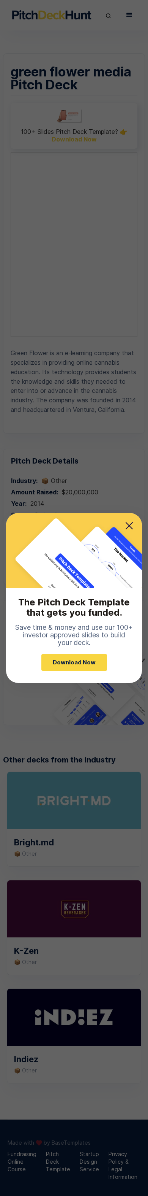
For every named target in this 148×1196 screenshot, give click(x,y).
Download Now (74, 662)
